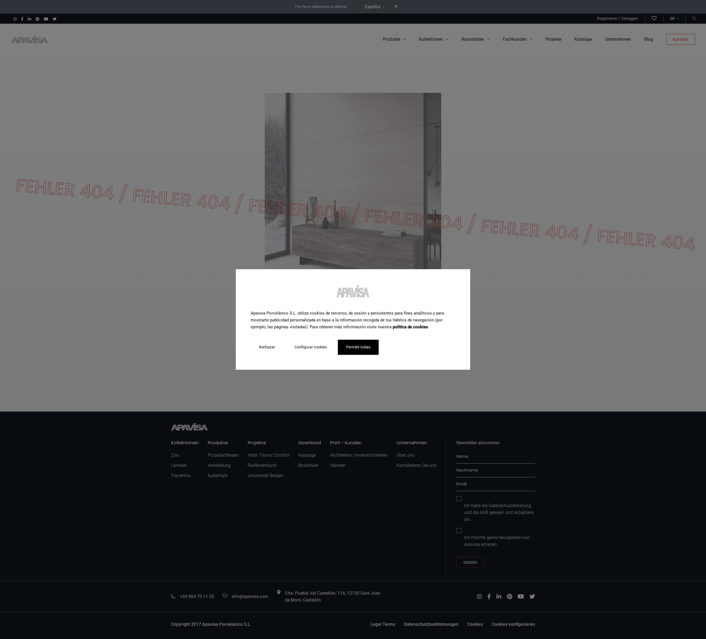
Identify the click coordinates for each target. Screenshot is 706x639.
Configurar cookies (311, 347)
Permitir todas (358, 347)
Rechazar (267, 347)
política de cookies (410, 326)
